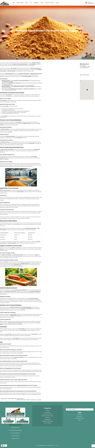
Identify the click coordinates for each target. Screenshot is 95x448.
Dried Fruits (47, 417)
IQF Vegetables (47, 412)
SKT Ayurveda (55, 445)
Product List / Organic (49, 2)
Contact (57, 2)
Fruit (31, 2)
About (26, 2)
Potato (41, 2)
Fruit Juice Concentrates (47, 414)
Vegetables (36, 2)
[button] (87, 90)
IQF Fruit (47, 410)
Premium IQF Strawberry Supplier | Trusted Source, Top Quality (29, 399)
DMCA (79, 420)
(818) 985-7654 (86, 67)
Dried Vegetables (47, 419)
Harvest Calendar (20, 2)
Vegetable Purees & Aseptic (47, 421)
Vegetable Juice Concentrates (47, 415)
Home (13, 2)
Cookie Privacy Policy (80, 418)
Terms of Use (79, 414)
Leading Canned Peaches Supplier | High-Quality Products (11, 398)
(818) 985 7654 (91, 3)
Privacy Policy (79, 416)
